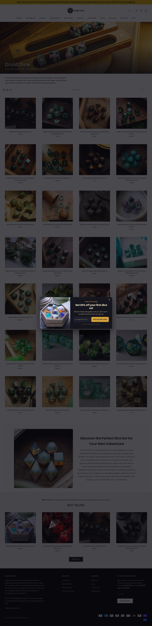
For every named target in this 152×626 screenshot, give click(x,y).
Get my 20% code (100, 319)
